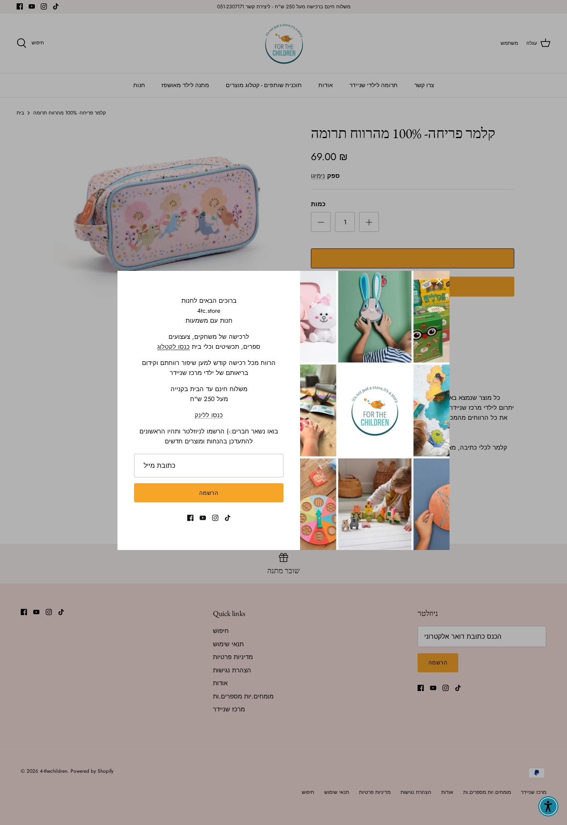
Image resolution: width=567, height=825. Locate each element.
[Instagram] (215, 518)
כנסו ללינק (209, 415)
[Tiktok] (228, 518)
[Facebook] (190, 518)
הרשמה (208, 493)
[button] (548, 806)
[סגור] (439, 281)
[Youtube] (203, 518)
